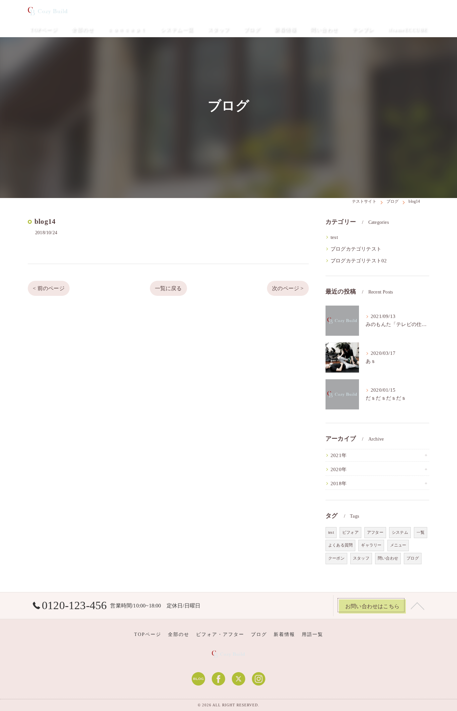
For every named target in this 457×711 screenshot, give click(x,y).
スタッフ (361, 558)
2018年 (339, 483)
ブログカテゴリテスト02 (359, 260)
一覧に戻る (168, 288)
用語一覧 (312, 634)
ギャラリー (371, 545)
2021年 (339, 455)
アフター (375, 532)
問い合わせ (388, 558)
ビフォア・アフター (220, 634)
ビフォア (350, 532)
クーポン (336, 558)
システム (400, 532)
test (334, 237)
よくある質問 (340, 545)
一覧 (421, 532)
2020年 (339, 469)
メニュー (398, 545)
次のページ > (287, 288)
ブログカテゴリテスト (356, 249)
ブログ (412, 558)
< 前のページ (48, 288)
